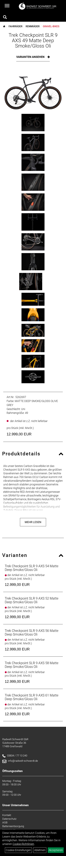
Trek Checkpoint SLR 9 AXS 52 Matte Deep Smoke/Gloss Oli (31, 600)
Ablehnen (39, 850)
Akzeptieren (56, 850)
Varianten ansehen (30, 56)
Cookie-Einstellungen (18, 850)
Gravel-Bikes (51, 26)
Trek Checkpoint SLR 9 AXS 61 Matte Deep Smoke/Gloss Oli (31, 697)
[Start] (4, 26)
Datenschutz (9, 818)
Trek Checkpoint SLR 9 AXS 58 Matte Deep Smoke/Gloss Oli (31, 665)
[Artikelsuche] (5, 17)
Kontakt (6, 815)
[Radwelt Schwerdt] (38, 6)
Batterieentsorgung (13, 826)
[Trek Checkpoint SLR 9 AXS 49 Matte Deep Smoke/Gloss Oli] (33, 90)
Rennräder (33, 26)
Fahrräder (15, 26)
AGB (4, 822)
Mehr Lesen (33, 522)
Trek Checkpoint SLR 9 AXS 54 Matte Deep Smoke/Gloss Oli (31, 568)
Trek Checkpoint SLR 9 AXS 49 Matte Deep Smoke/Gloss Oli (33, 40)
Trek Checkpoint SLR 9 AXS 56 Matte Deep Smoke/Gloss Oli (31, 632)
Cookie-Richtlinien (23, 844)
